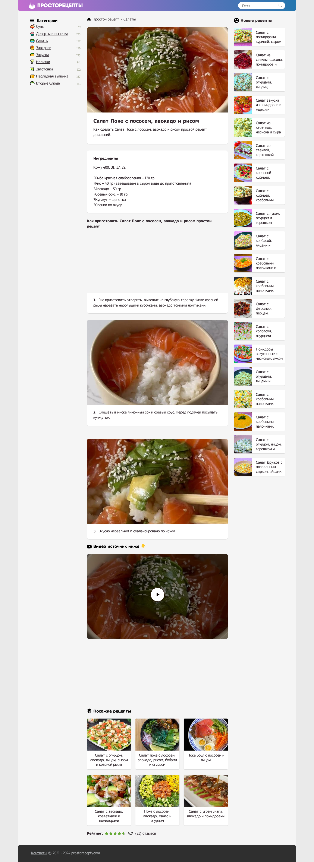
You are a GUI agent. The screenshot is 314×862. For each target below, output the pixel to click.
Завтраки (43, 48)
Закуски (42, 55)
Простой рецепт (106, 19)
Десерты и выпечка (52, 34)
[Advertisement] (157, 264)
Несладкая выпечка (52, 76)
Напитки (43, 62)
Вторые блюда (48, 83)
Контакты (39, 853)
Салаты (42, 41)
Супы (40, 27)
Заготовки (44, 69)
